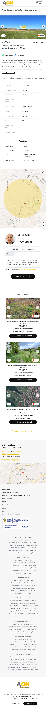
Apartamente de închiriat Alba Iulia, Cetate (23, 627)
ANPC (4, 508)
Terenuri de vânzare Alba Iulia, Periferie (23, 588)
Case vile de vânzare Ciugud (23, 573)
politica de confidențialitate (27, 270)
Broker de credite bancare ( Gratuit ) (16, 495)
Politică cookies (7, 511)
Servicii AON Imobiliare (10, 492)
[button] (2, 26)
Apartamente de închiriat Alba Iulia (23, 624)
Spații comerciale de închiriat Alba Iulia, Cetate (23, 664)
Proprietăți (6, 489)
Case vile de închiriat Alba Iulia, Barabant (23, 649)
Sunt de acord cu (22, 270)
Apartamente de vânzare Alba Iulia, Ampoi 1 (23, 550)
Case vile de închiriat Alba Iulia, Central (23, 644)
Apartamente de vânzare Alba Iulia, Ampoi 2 (23, 553)
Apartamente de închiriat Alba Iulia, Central (23, 629)
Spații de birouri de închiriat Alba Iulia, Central (23, 667)
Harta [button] (42, 36)
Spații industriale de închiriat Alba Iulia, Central (23, 670)
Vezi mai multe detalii (23, 336)
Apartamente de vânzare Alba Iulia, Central (23, 545)
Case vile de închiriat (23, 637)
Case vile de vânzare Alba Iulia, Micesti (23, 565)
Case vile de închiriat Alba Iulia (23, 639)
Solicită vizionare (23, 276)
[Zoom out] (43, 225)
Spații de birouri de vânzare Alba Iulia (23, 603)
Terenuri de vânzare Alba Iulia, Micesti (23, 583)
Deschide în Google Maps (11, 460)
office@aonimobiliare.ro (10, 454)
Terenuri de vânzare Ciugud (23, 593)
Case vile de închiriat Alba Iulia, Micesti (23, 647)
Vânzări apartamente (23, 537)
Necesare (13, 698)
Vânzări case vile (23, 557)
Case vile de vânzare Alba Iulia (23, 560)
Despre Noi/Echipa (9, 498)
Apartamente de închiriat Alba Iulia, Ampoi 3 (23, 632)
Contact (5, 504)
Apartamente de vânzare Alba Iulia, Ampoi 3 (23, 548)
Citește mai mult (8, 73)
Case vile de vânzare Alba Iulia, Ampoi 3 (23, 570)
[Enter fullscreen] (43, 171)
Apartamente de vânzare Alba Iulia (23, 540)
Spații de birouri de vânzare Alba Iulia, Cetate (23, 613)
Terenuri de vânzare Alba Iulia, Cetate (23, 585)
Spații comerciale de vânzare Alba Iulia (23, 600)
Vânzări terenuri (23, 578)
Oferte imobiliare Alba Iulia (12, 78)
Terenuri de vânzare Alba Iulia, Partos (23, 591)
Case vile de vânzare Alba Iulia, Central (23, 568)
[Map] (23, 198)
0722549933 (25, 242)
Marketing (34, 698)
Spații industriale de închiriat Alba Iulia (23, 659)
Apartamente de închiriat (23, 621)
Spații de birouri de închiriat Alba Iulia (23, 662)
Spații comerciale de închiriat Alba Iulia (23, 657)
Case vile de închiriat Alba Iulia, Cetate (23, 642)
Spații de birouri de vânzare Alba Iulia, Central (23, 608)
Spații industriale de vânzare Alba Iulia (23, 611)
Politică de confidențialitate (11, 514)
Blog (4, 501)
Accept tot (30, 704)
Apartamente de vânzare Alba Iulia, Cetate (23, 542)
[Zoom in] (43, 222)
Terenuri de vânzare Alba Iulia (23, 580)
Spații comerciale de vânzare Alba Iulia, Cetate (23, 606)
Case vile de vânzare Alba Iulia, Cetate (23, 563)
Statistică (24, 698)
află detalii (26, 694)
